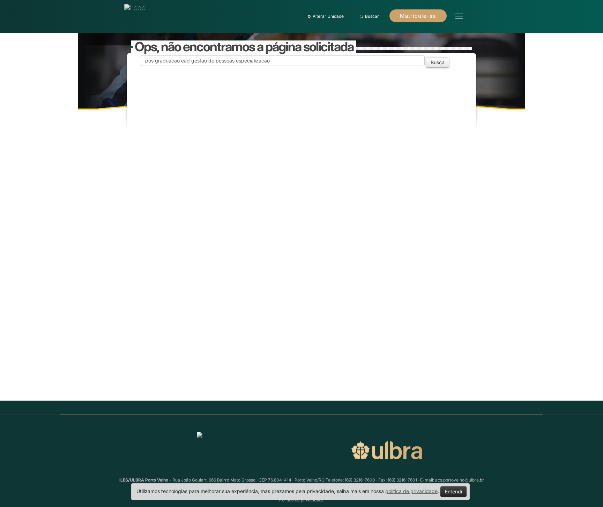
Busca (438, 62)
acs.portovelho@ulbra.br (459, 480)
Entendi (453, 491)
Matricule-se (418, 16)
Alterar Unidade (328, 16)
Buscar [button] (372, 16)
